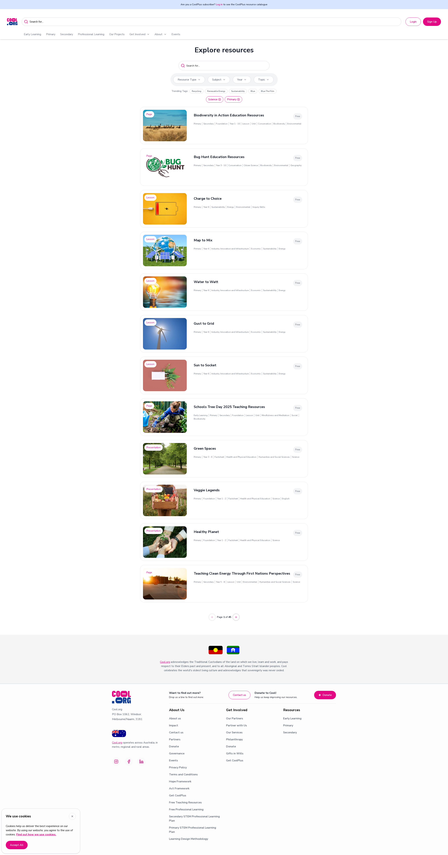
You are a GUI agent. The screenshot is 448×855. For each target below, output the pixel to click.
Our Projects (117, 34)
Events (176, 34)
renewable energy (216, 91)
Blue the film (267, 91)
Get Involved (137, 34)
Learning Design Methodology (188, 839)
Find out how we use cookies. (36, 834)
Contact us (239, 695)
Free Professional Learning (186, 809)
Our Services (234, 732)
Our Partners (234, 718)
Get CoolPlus (177, 795)
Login (413, 22)
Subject (216, 80)
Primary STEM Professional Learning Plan (192, 830)
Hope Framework (180, 781)
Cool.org (165, 662)
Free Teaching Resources (185, 802)
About (158, 34)
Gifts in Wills (234, 753)
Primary (50, 34)
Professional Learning (91, 34)
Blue (253, 91)
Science (213, 99)
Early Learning (32, 34)
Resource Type (187, 80)
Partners (174, 739)
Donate (327, 695)
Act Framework (179, 788)
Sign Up (432, 22)
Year (239, 80)
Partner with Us (236, 725)
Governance (176, 753)
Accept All (16, 845)
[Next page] (236, 617)
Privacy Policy (178, 767)
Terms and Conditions (183, 774)
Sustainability (238, 91)
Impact (173, 725)
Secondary (66, 34)
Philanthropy (234, 739)
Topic (261, 80)
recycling (196, 91)
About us (175, 718)
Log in (219, 4)
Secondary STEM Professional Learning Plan (194, 819)
